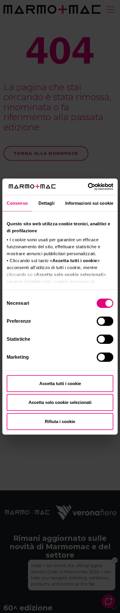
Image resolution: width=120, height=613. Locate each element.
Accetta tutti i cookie (60, 383)
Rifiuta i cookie (60, 421)
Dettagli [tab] (46, 202)
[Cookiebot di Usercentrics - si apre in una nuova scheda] (87, 187)
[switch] (105, 322)
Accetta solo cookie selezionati (60, 402)
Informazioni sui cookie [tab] (89, 202)
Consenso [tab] (17, 202)
